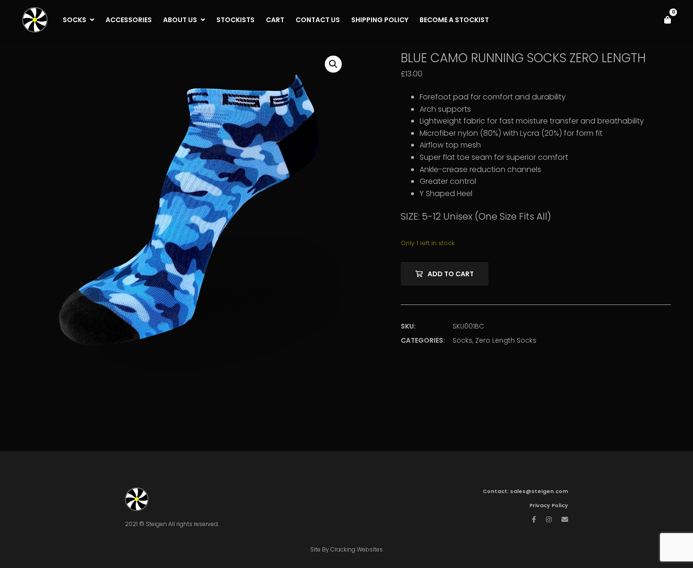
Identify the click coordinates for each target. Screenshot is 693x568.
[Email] (564, 519)
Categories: (423, 340)
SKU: (408, 326)
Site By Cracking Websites (346, 549)
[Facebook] (534, 519)
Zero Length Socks (505, 340)
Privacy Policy (548, 505)
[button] (333, 64)
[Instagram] (549, 519)
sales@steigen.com (539, 491)
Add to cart (451, 274)
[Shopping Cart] (667, 20)
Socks (462, 340)
